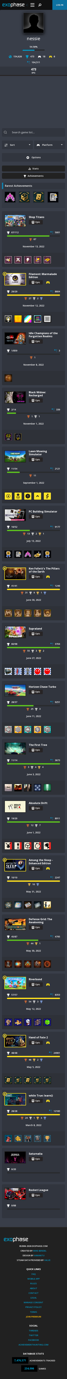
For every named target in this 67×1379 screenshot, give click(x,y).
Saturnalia (35, 1153)
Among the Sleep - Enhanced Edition (41, 861)
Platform (47, 144)
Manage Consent (33, 1302)
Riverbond (35, 979)
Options (36, 157)
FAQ (34, 1274)
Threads (33, 1330)
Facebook (33, 1340)
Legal (33, 1297)
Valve (47, 1260)
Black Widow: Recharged (37, 394)
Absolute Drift (38, 803)
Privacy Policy (33, 1307)
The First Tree (38, 745)
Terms (33, 1311)
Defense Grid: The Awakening (40, 920)
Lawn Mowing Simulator (38, 452)
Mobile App (33, 1278)
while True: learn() (41, 1095)
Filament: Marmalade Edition (43, 275)
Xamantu (39, 1255)
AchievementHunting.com (33, 1344)
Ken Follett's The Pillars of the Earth (44, 570)
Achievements (35, 175)
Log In (59, 4)
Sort (12, 144)
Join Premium (33, 1316)
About (33, 1288)
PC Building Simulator (43, 511)
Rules (33, 1283)
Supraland (35, 628)
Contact (33, 1293)
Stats (35, 168)
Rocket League (38, 1190)
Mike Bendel (40, 1250)
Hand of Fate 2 (38, 1037)
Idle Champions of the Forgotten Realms (43, 334)
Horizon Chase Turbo (42, 687)
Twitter (33, 1335)
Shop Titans (36, 217)
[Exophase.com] (15, 5)
